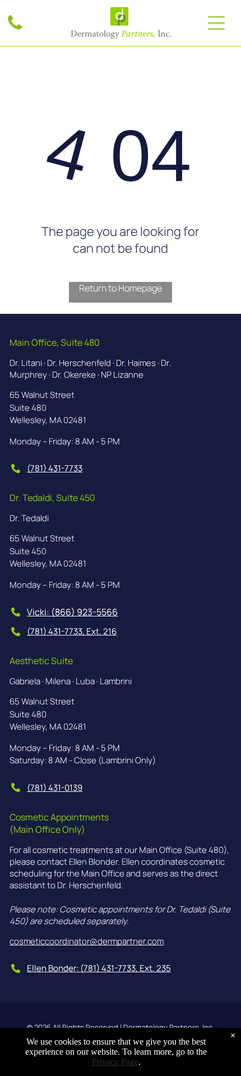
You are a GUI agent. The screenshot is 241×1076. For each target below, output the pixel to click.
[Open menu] (216, 23)
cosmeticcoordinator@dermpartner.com (87, 941)
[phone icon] (15, 28)
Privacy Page (115, 1061)
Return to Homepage (120, 288)
